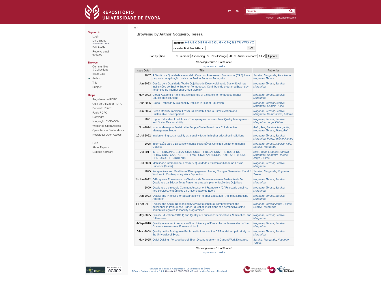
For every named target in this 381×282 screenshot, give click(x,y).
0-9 (187, 42)
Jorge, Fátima (275, 122)
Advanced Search (286, 17)
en (237, 11)
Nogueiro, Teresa (263, 78)
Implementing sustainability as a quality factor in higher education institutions (198, 135)
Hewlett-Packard (207, 271)
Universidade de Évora (198, 268)
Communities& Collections (100, 68)
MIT (191, 271)
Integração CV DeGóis (105, 121)
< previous (209, 66)
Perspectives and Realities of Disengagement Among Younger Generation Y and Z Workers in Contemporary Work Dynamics (202, 173)
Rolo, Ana (259, 127)
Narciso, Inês (283, 143)
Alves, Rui (281, 130)
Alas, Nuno (284, 75)
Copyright (98, 117)
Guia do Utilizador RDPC (107, 103)
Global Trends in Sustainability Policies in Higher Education (188, 103)
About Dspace (100, 147)
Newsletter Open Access (106, 134)
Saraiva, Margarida (264, 75)
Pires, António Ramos (280, 138)
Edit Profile (98, 47)
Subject (96, 87)
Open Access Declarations (108, 130)
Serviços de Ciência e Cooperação (167, 268)
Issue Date (98, 73)
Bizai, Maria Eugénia (265, 151)
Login (95, 36)
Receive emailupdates (101, 53)
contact (270, 17)
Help (95, 143)
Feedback (222, 271)
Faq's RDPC (99, 112)
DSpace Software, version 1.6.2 (148, 271)
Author (96, 78)
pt (229, 11)
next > (221, 66)
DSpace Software (102, 151)
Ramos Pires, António (280, 114)
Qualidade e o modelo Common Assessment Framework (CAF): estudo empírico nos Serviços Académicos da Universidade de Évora (200, 189)
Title (94, 82)
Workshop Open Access (106, 125)
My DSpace (99, 40)
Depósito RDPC (102, 108)
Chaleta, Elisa (275, 106)
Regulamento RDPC (104, 99)
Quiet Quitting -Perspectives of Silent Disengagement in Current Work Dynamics (200, 239)
